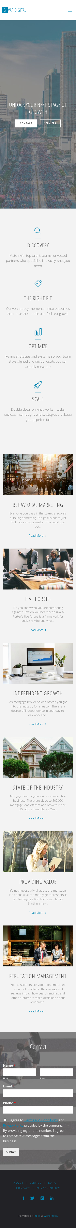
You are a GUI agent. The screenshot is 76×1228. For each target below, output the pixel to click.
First (5, 1078)
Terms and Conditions (41, 1120)
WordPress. (51, 1216)
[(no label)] (23, 1198)
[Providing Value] (38, 872)
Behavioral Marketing (38, 504)
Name (9, 1065)
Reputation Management (38, 976)
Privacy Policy (13, 1125)
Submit (11, 1152)
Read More (38, 535)
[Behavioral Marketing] (38, 495)
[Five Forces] (38, 589)
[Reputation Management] (38, 966)
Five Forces (38, 599)
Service (36, 1182)
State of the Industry (38, 787)
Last (42, 1078)
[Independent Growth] (38, 684)
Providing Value (38, 881)
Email (9, 1086)
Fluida (37, 1216)
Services (50, 123)
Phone (9, 1103)
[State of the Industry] (38, 778)
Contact (26, 123)
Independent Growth (38, 693)
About (19, 1182)
